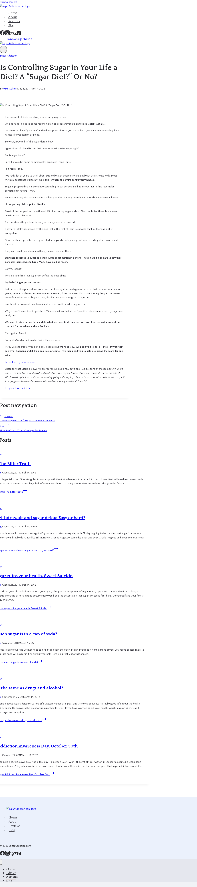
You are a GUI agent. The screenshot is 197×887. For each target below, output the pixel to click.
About (13, 821)
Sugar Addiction (8, 55)
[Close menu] (1, 862)
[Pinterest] (19, 34)
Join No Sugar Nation (19, 39)
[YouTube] (15, 34)
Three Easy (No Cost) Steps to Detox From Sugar (27, 418)
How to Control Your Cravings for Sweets (23, 428)
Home (13, 817)
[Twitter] (11, 855)
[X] (11, 34)
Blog (11, 25)
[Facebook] (2, 34)
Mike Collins (10, 88)
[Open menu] (3, 49)
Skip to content (8, 2)
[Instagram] (7, 34)
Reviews (14, 826)
